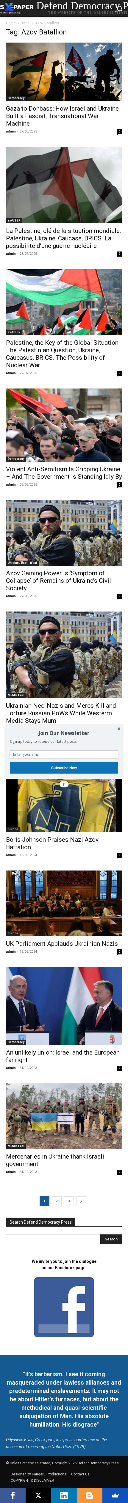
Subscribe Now (64, 767)
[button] (64, 733)
